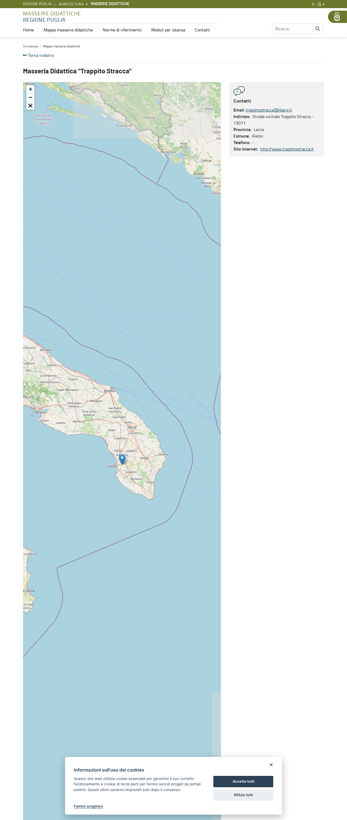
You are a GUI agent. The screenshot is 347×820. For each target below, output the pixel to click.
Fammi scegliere (88, 806)
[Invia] (317, 28)
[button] (30, 106)
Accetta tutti (243, 781)
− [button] (30, 97)
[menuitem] (28, 30)
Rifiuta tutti (243, 795)
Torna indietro (40, 55)
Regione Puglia (37, 4)
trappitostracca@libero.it (269, 110)
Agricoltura (71, 4)
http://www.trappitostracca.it (287, 149)
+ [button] (30, 89)
